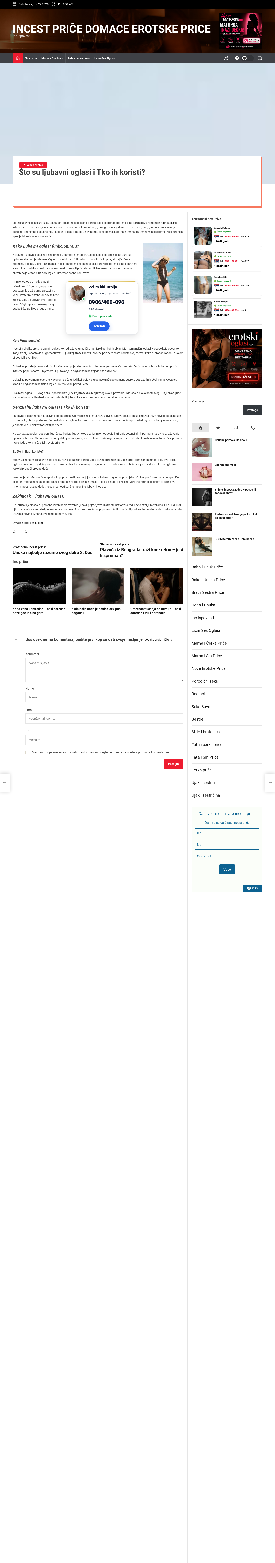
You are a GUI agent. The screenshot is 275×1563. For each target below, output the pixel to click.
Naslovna (31, 58)
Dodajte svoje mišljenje (158, 639)
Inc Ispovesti (203, 617)
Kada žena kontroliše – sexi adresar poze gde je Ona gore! (39, 611)
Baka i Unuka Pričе (208, 579)
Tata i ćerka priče (79, 58)
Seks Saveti (202, 706)
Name (29, 688)
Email (29, 710)
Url (27, 731)
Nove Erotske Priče (209, 668)
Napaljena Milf (220, 252)
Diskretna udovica (222, 302)
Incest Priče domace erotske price (112, 29)
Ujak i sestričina (206, 795)
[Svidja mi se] (14, 531)
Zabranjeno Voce (226, 464)
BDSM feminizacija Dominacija (234, 539)
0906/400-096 (106, 302)
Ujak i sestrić (203, 782)
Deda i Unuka (203, 605)
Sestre (197, 719)
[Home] (17, 58)
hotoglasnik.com (32, 522)
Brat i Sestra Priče (208, 592)
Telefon (99, 326)
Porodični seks (205, 681)
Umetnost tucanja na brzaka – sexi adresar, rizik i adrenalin (155, 611)
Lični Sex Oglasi (104, 58)
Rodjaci (198, 693)
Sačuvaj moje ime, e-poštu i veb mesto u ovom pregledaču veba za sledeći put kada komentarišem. (102, 752)
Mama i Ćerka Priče (209, 643)
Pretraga (198, 401)
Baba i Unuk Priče (207, 567)
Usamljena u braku (222, 228)
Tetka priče (202, 770)
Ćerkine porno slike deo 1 (231, 440)
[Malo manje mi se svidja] (26, 531)
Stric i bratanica (206, 731)
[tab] (200, 427)
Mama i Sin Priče (52, 58)
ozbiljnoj (33, 268)
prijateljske (170, 222)
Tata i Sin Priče (205, 757)
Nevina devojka (221, 277)
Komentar (32, 654)
